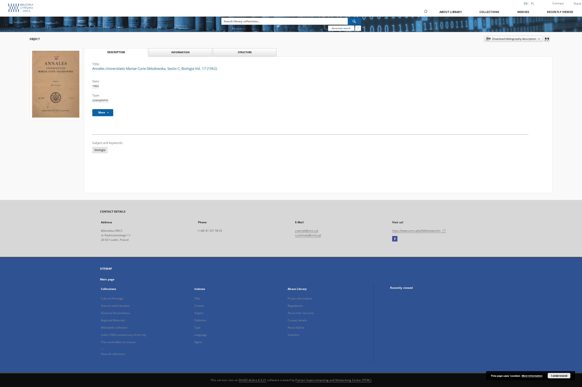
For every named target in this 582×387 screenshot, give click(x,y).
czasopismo (100, 100)
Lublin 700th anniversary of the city (123, 335)
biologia (100, 150)
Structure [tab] (245, 52)
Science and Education (115, 306)
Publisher (200, 320)
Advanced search (341, 28)
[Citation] (547, 39)
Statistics (293, 335)
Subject (199, 313)
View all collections (113, 354)
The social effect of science (118, 342)
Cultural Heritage (112, 298)
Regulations (295, 306)
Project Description (300, 298)
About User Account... (302, 313)
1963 (95, 86)
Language (200, 335)
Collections (489, 12)
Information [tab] (180, 52)
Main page (107, 279)
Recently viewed (560, 12)
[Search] (354, 21)
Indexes (523, 12)
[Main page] (425, 12)
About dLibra (296, 327)
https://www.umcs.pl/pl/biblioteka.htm (417, 231)
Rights (198, 342)
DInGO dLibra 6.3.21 (252, 380)
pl (532, 3)
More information (532, 375)
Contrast (558, 3)
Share (577, 3)
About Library (450, 12)
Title (197, 298)
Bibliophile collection (114, 327)
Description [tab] (116, 52)
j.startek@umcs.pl (306, 231)
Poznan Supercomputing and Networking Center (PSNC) (333, 380)
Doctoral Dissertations (115, 313)
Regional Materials (113, 320)
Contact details (297, 320)
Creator (199, 306)
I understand (559, 376)
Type (197, 327)
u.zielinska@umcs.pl (308, 235)
